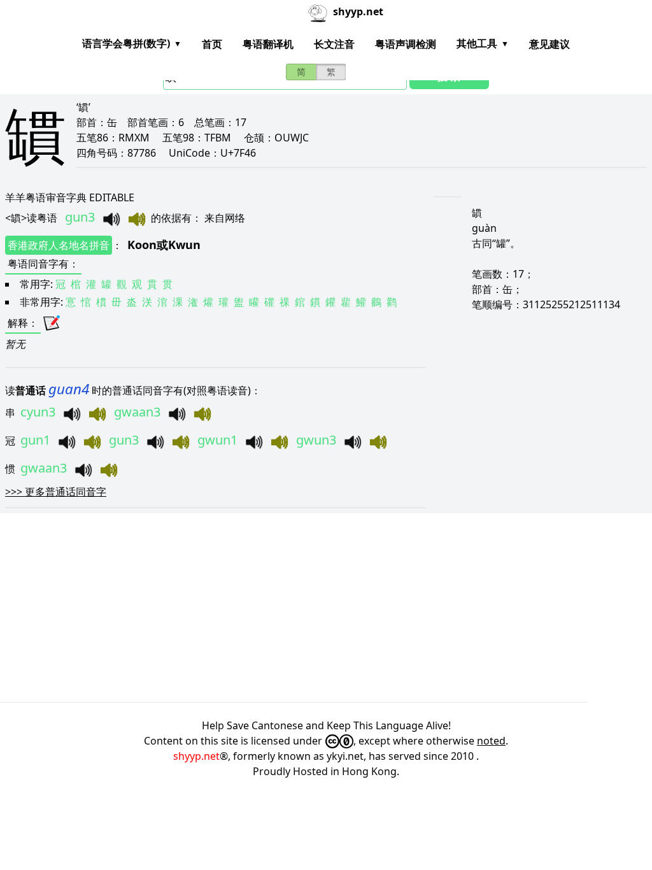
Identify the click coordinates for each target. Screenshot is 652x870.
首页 (212, 44)
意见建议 (549, 44)
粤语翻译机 (268, 44)
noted (491, 741)
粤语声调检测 (405, 44)
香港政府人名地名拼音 (59, 245)
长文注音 (334, 44)
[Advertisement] (326, 607)
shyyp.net (196, 756)
